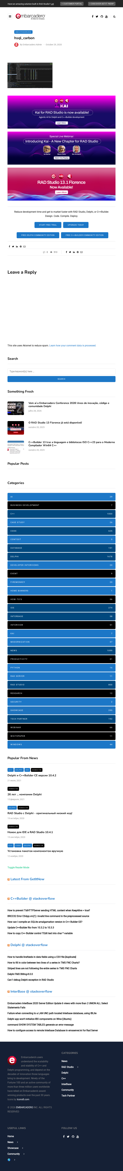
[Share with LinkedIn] (17, 246)
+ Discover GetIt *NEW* (102, 4)
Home (11, 1136)
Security (61, 702)
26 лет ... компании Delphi (25, 794)
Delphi (61, 556)
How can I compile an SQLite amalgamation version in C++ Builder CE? (45, 921)
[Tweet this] (13, 246)
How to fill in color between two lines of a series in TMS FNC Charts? (44, 962)
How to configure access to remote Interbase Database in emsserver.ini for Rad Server (53, 1030)
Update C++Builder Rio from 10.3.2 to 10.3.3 (31, 927)
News (61, 650)
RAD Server (61, 676)
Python (61, 668)
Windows (61, 744)
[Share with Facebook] (9, 246)
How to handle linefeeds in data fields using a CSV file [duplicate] (42, 957)
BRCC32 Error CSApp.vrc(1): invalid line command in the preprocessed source (48, 916)
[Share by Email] (24, 246)
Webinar (61, 727)
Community (68, 1089)
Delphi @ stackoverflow (29, 945)
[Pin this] (20, 246)
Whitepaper (61, 736)
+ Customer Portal (72, 4)
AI (61, 497)
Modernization (61, 642)
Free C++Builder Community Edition (85, 235)
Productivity (61, 659)
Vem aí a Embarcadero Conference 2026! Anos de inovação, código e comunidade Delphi (68, 404)
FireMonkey (61, 582)
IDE (61, 608)
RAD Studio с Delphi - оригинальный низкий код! (40, 813)
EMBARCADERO (24, 1107)
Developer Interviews (61, 565)
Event (61, 573)
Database (61, 548)
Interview (61, 625)
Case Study (61, 522)
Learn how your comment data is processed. (72, 345)
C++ (61, 514)
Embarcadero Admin (32, 44)
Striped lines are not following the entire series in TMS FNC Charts (42, 968)
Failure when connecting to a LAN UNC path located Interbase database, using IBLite (52, 1013)
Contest (61, 539)
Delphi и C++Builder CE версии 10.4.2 (32, 775)
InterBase (61, 616)
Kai (61, 633)
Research (61, 693)
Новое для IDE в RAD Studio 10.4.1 (30, 832)
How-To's (61, 599)
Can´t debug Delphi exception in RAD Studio (31, 979)
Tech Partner (61, 719)
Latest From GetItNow (27, 879)
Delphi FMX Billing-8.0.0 (20, 974)
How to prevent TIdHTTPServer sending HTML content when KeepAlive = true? (49, 910)
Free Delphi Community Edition (38, 235)
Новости (36, 770)
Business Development (61, 505)
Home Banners (61, 591)
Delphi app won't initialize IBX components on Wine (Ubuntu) (40, 1019)
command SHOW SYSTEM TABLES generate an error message (41, 1024)
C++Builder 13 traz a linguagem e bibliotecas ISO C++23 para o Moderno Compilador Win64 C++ (71, 443)
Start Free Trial (48, 225)
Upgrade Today (76, 225)
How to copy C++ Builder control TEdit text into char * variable (40, 933)
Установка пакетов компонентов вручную (35, 851)
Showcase (61, 710)
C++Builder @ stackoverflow (32, 898)
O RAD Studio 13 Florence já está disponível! (55, 422)
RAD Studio (61, 685)
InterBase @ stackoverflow (31, 991)
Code (61, 531)
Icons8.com (23, 1099)
